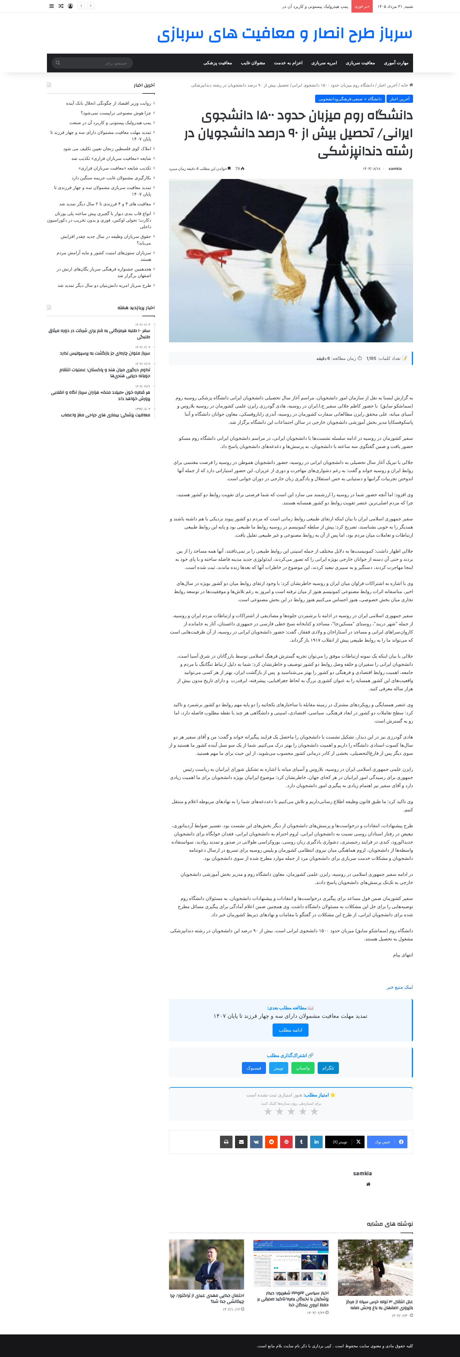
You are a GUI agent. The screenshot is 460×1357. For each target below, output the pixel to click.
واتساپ (303, 1067)
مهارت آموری (396, 62)
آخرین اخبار (387, 84)
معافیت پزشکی (217, 62)
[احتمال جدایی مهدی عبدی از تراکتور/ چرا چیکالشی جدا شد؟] (206, 1264)
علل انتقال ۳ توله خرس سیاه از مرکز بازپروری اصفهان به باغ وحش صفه (379, 1305)
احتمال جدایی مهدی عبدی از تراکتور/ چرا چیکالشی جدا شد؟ (207, 1298)
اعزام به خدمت (288, 62)
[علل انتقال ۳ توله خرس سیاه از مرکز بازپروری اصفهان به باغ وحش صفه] (375, 1267)
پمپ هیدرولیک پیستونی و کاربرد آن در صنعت (309, 6)
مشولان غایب (253, 62)
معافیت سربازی (360, 62)
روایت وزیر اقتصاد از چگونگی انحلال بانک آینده (108, 103)
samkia (395, 168)
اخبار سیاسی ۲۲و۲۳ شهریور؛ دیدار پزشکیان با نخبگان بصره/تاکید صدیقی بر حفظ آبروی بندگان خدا (293, 1299)
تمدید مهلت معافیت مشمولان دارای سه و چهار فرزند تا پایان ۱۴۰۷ (290, 1015)
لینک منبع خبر (400, 987)
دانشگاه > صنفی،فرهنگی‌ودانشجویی (350, 98)
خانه (405, 84)
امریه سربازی (324, 62)
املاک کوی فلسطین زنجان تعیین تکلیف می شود (107, 148)
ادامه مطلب (290, 1030)
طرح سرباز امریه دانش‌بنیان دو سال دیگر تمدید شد (104, 285)
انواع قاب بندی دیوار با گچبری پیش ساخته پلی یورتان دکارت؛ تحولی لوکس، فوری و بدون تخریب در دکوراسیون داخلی (99, 220)
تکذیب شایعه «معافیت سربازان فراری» (115, 168)
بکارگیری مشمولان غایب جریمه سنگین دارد (111, 177)
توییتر (279, 1067)
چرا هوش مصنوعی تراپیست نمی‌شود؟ (116, 112)
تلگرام (328, 1067)
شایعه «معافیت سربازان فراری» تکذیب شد (111, 158)
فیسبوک (254, 1067)
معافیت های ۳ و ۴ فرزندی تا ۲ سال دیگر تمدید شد (105, 203)
